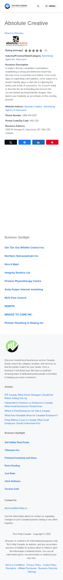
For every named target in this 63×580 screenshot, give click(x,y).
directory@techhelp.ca (16, 508)
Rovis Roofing (12, 465)
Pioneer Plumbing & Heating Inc (24, 323)
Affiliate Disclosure (27, 568)
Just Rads (10, 473)
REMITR (9, 306)
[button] (38, 6)
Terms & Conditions (15, 565)
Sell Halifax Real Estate (17, 442)
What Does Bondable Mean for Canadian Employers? (31, 415)
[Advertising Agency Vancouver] (16, 45)
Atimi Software (12, 481)
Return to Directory (14, 33)
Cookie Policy (50, 565)
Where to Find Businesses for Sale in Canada (27, 411)
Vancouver (21, 59)
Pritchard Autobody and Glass (21, 458)
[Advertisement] (31, 191)
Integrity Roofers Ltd (17, 272)
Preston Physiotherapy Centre (23, 281)
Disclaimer (11, 568)
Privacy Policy (34, 565)
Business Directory (47, 568)
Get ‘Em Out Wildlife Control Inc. (25, 247)
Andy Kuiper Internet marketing (24, 289)
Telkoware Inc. (12, 450)
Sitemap (32, 571)
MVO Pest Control (15, 297)
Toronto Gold (12, 489)
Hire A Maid (12, 264)
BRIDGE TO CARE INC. (19, 314)
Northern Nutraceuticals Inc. (22, 256)
